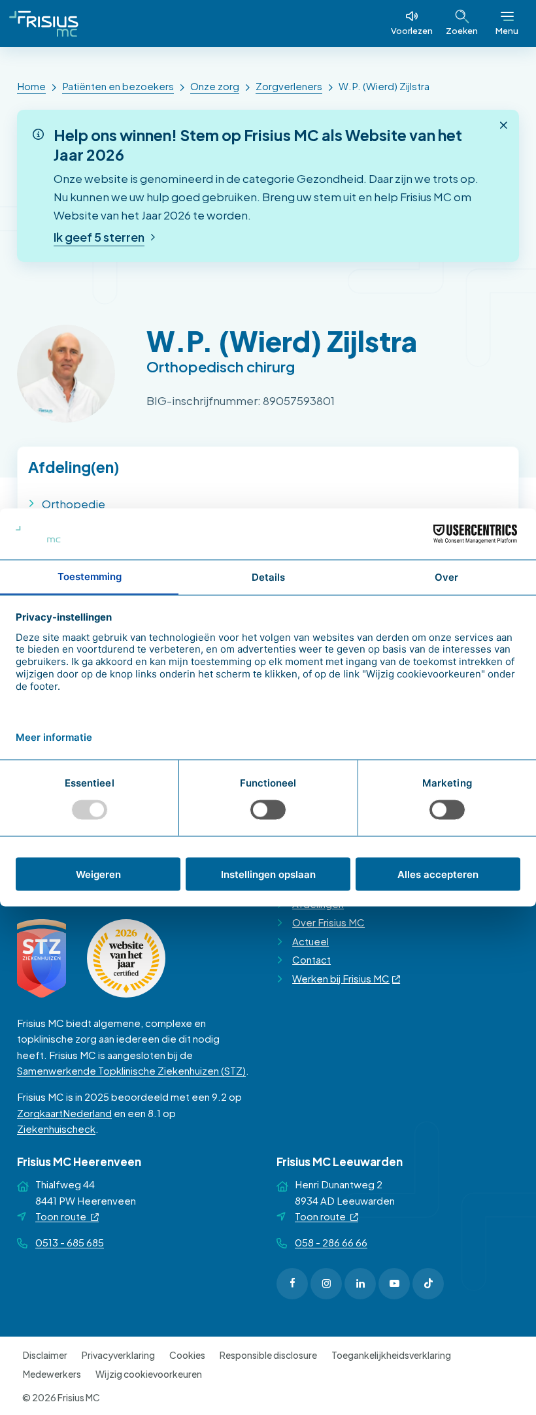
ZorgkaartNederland (64, 1113)
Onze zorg (214, 86)
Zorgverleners (289, 86)
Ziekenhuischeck (56, 1128)
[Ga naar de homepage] (43, 23)
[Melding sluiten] (503, 125)
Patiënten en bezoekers (118, 86)
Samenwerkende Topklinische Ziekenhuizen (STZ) (131, 1070)
